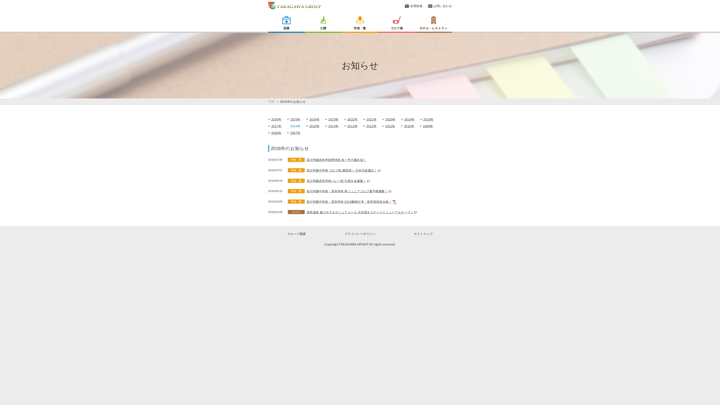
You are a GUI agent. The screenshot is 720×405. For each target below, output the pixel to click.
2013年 (352, 126)
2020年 (390, 119)
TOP (271, 101)
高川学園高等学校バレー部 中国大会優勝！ (336, 181)
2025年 (295, 119)
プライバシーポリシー (360, 234)
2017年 (276, 126)
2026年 (276, 119)
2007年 (295, 133)
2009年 (428, 126)
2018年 (428, 119)
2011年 (390, 126)
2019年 (409, 119)
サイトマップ (423, 234)
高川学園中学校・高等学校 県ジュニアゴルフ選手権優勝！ (347, 191)
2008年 (276, 133)
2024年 (314, 119)
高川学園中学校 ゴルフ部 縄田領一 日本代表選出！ (342, 170)
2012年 (371, 126)
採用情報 (416, 6)
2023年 (333, 119)
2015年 (314, 126)
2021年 (371, 119)
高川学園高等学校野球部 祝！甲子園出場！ (336, 160)
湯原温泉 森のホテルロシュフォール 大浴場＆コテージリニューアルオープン (360, 212)
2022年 (352, 119)
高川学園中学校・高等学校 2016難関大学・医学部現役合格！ (349, 201)
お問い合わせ (442, 6)
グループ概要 (296, 234)
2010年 (409, 126)
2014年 (333, 126)
